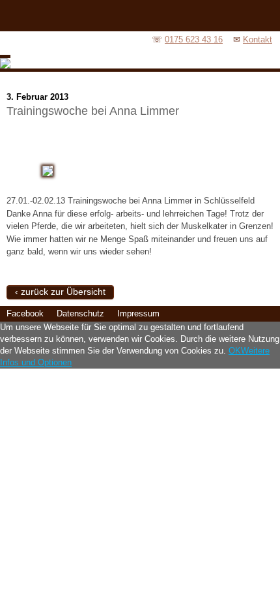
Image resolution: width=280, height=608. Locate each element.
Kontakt (257, 39)
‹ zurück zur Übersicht (60, 291)
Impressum (138, 313)
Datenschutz (80, 313)
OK (235, 351)
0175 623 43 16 (194, 39)
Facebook (25, 313)
